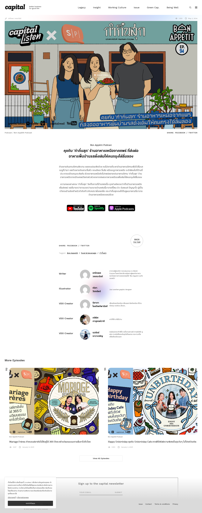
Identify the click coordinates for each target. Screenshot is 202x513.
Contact (148, 504)
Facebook (180, 133)
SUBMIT (118, 492)
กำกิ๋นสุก (102, 253)
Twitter (192, 133)
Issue (141, 504)
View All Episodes (101, 458)
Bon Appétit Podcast (16, 437)
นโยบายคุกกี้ (12, 497)
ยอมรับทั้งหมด (30, 503)
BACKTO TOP (136, 240)
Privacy (175, 504)
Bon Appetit (72, 253)
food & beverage (88, 253)
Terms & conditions (162, 504)
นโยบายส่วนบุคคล (23, 497)
